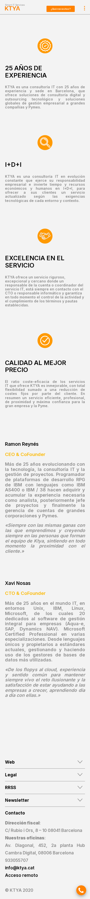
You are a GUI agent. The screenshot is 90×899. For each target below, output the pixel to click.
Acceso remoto (21, 875)
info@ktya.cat (19, 867)
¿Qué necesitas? (60, 8)
